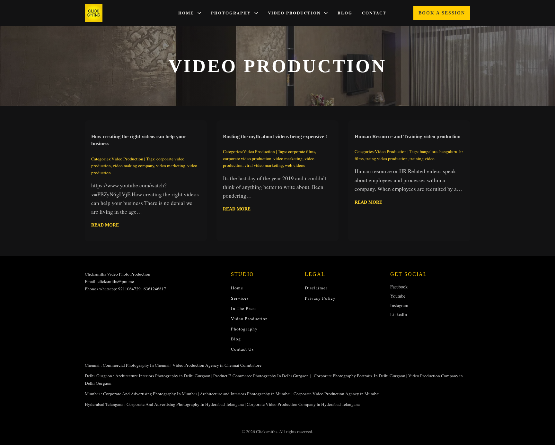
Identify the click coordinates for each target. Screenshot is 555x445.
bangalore (428, 151)
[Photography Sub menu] (256, 13)
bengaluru (448, 151)
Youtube (397, 296)
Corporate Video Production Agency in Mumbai (337, 394)
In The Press (244, 308)
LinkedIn (398, 314)
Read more (105, 225)
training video (422, 158)
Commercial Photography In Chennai (136, 365)
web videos (295, 165)
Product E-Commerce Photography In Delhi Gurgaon (261, 376)
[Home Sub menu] (199, 13)
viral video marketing (263, 165)
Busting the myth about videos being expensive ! (275, 136)
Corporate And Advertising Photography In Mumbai (150, 394)
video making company (133, 165)
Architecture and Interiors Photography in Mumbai (245, 394)
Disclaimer (316, 288)
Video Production (294, 13)
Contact (374, 13)
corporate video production (247, 158)
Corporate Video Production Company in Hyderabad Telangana (303, 404)
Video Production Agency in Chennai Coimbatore (216, 365)
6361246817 (155, 289)
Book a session (441, 13)
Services (240, 298)
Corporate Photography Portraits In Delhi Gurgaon (359, 376)
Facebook (399, 287)
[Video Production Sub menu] (326, 13)
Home (186, 13)
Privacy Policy (320, 298)
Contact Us (242, 349)
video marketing (170, 165)
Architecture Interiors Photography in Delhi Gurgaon (162, 376)
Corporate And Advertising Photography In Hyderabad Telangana (185, 404)
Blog (345, 13)
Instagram (399, 305)
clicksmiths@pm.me (116, 281)
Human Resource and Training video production (408, 136)
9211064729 (129, 289)
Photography (231, 13)
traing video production (387, 158)
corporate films (301, 151)
